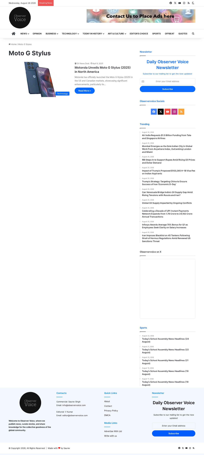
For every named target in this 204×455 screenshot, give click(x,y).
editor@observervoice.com (75, 415)
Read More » (84, 90)
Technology (69, 33)
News (23, 33)
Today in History (92, 33)
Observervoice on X (150, 251)
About (107, 401)
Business (51, 33)
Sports (156, 33)
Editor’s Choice (139, 33)
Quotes (182, 33)
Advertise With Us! (113, 431)
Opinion (37, 33)
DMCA (107, 415)
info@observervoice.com (74, 405)
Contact (108, 406)
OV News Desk (83, 63)
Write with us (110, 436)
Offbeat (169, 33)
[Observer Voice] (20, 17)
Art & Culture (116, 33)
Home (13, 44)
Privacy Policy (111, 410)
